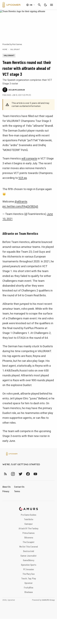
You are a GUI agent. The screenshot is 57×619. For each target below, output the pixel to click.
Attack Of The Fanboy (28, 528)
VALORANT (15, 49)
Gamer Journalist (28, 555)
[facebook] (28, 474)
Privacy (5, 491)
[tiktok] (41, 474)
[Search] (39, 5)
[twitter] (20, 474)
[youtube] (35, 474)
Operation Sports (28, 564)
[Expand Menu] (51, 5)
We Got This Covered (28, 546)
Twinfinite (28, 519)
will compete (29, 158)
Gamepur (28, 523)
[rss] (5, 474)
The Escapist (28, 541)
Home (4, 49)
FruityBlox (28, 587)
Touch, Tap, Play (28, 578)
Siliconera (28, 537)
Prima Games (28, 532)
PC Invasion (28, 569)
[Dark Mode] (45, 5)
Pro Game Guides (28, 514)
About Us (6, 486)
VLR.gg (22, 177)
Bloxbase (28, 592)
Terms (17, 491)
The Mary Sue (28, 573)
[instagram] (13, 474)
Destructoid (28, 551)
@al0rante (21, 201)
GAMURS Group (48, 600)
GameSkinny (28, 560)
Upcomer (28, 582)
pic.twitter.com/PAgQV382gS (20, 206)
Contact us (19, 486)
